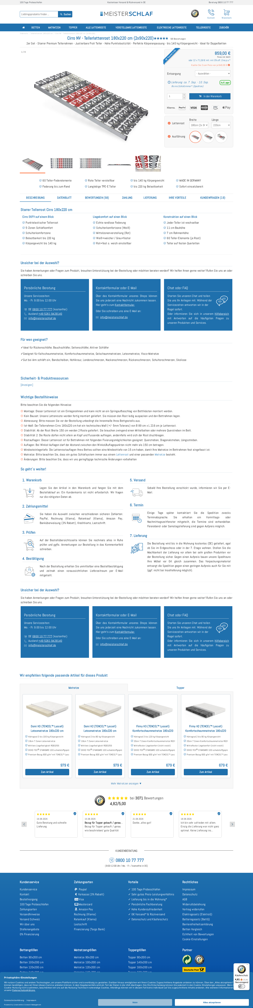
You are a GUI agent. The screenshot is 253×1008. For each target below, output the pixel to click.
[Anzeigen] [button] (27, 385)
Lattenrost (178, 123)
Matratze (160, 454)
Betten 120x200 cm (31, 967)
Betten (35, 27)
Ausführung (178, 136)
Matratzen (54, 27)
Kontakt (24, 894)
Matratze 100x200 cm (87, 962)
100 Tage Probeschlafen (34, 904)
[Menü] (247, 965)
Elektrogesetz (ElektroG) (197, 914)
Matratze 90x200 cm (86, 957)
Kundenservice (28, 889)
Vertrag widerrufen (193, 909)
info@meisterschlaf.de (42, 318)
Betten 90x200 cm (31, 957)
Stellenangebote (29, 929)
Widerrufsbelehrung (193, 904)
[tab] (35, 197)
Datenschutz (189, 894)
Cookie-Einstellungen (195, 939)
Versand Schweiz (30, 919)
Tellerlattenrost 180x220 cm (41, 33)
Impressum (189, 889)
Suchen (67, 14)
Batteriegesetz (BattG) (196, 919)
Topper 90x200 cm (139, 957)
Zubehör (224, 27)
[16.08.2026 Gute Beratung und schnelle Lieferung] (56, 812)
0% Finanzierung (29, 934)
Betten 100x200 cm (32, 962)
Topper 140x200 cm (140, 962)
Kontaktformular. (125, 305)
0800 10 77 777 (42, 309)
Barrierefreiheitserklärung (197, 924)
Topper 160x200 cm (140, 967)
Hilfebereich (222, 314)
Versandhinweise (30, 914)
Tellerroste (203, 27)
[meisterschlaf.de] (126, 11)
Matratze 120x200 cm (87, 967)
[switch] (241, 986)
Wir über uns (27, 924)
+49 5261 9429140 (50, 314)
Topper (73, 27)
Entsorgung (174, 74)
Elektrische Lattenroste (172, 27)
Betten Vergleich (192, 929)
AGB (184, 899)
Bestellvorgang (29, 899)
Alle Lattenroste (96, 27)
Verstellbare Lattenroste (131, 27)
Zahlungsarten (28, 909)
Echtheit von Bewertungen (198, 934)
